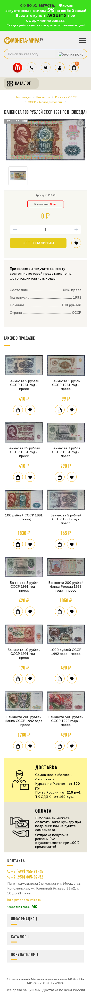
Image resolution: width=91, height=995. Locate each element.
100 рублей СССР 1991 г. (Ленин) (24, 517)
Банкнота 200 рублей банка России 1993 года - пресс (65, 587)
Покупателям (24, 954)
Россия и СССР (65, 97)
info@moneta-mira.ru (24, 900)
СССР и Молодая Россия (45, 102)
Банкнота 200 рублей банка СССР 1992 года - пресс (23, 721)
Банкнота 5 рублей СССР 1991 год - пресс (65, 519)
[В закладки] (76, 244)
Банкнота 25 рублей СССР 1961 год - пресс (24, 452)
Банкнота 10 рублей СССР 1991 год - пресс (24, 654)
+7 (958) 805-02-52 (27, 876)
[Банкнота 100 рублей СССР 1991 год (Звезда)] (45, 139)
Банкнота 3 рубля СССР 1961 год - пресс (65, 452)
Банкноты (43, 97)
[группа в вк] (34, 907)
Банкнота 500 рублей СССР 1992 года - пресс (65, 721)
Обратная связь (18, 907)
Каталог (19, 936)
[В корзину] (18, 410)
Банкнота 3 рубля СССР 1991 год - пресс (24, 587)
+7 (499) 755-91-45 (27, 871)
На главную (23, 97)
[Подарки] (17, 67)
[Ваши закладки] (45, 67)
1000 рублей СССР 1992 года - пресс (65, 652)
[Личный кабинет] (60, 67)
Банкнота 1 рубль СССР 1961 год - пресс (65, 385)
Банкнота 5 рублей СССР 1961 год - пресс (23, 385)
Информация (23, 918)
